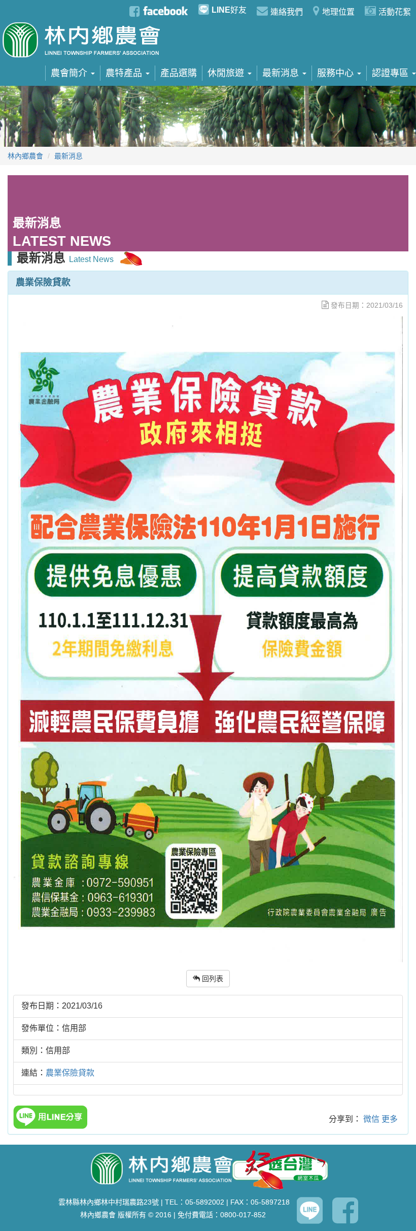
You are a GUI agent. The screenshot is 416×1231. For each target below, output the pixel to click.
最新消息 (68, 156)
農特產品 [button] (125, 73)
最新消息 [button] (281, 73)
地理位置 (338, 12)
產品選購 (178, 73)
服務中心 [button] (336, 73)
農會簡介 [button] (70, 73)
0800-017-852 (243, 1215)
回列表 (211, 979)
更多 (390, 1119)
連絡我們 (286, 12)
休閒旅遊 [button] (227, 73)
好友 (229, 10)
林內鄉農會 (25, 156)
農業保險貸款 (70, 1072)
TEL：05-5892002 (194, 1202)
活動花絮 (394, 12)
